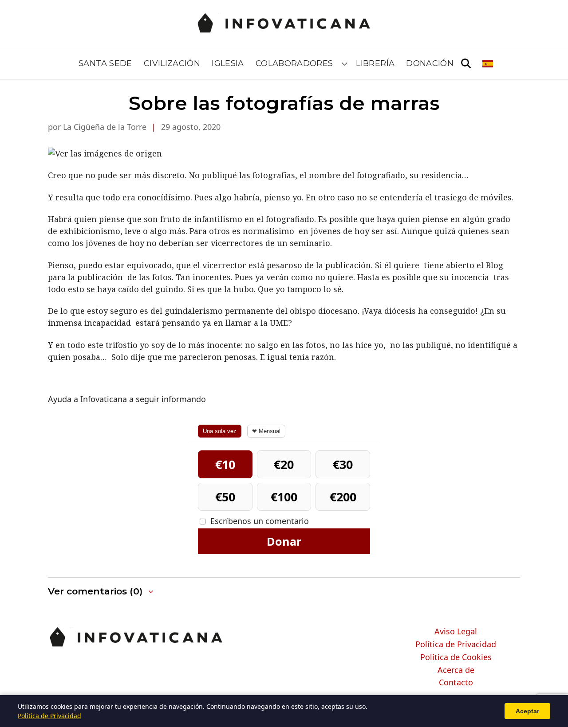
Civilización (172, 63)
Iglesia (228, 63)
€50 (225, 497)
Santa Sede (105, 63)
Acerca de (456, 670)
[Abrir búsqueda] (465, 64)
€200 (343, 497)
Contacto (456, 682)
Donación (430, 63)
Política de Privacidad (455, 644)
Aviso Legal (455, 631)
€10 (225, 464)
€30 (343, 464)
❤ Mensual (266, 431)
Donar (284, 541)
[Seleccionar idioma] (488, 63)
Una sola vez (220, 431)
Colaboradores (294, 63)
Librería (375, 63)
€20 (284, 464)
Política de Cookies (456, 657)
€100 (284, 497)
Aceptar (527, 711)
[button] (101, 591)
